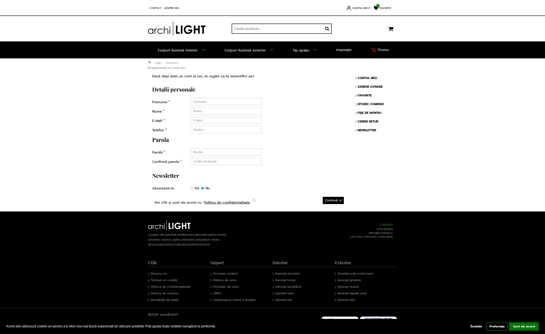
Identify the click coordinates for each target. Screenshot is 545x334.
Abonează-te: (163, 188)
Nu (207, 188)
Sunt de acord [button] (524, 326)
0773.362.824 (385, 229)
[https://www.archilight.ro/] (176, 28)
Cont (158, 62)
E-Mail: (157, 120)
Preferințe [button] (497, 326)
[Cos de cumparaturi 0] (390, 28)
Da (197, 188)
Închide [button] (476, 326)
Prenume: (160, 102)
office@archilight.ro (381, 233)
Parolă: (157, 152)
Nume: (157, 111)
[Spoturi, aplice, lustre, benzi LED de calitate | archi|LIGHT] (149, 62)
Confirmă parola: (165, 161)
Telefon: (158, 130)
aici (251, 76)
